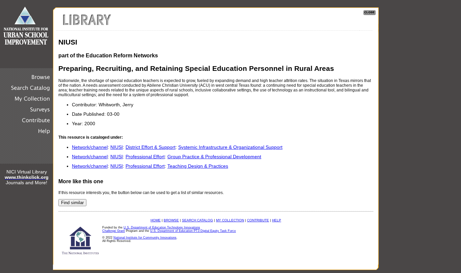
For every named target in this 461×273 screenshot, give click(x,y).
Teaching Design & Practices (197, 166)
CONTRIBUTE (258, 220)
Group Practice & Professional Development (214, 156)
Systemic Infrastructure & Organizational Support (230, 147)
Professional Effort (145, 156)
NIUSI (116, 147)
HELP (276, 220)
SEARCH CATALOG (197, 220)
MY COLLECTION (230, 220)
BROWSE (171, 220)
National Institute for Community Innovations (145, 237)
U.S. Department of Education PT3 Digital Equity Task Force (193, 231)
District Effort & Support (150, 147)
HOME (156, 220)
